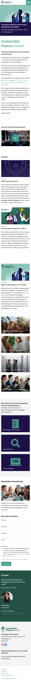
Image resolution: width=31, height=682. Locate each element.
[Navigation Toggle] (28, 2)
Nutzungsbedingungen (11, 556)
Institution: (4, 533)
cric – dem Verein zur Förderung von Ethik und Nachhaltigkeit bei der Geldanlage (15, 82)
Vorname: (3, 520)
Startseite (3, 669)
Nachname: (4, 526)
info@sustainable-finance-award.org (11, 613)
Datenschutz (4, 673)
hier (11, 308)
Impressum (4, 671)
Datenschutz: (5, 546)
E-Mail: (3, 539)
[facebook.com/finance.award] (5, 644)
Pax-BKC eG (7, 80)
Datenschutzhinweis (21, 554)
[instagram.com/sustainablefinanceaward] (2, 644)
